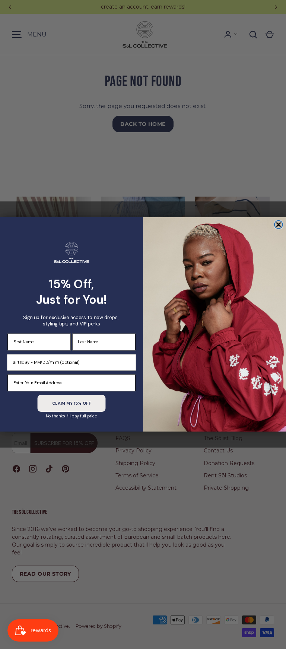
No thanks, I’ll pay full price (71, 416)
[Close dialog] (278, 225)
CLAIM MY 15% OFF (71, 403)
